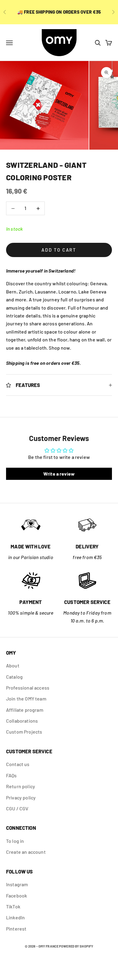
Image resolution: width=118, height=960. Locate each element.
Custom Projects (24, 731)
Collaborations (22, 721)
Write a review (59, 474)
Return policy (20, 786)
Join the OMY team (26, 698)
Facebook (16, 895)
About (12, 665)
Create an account (26, 852)
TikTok (13, 906)
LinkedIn (15, 917)
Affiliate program (24, 710)
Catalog (14, 677)
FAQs (11, 775)
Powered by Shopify (76, 946)
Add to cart (59, 250)
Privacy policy (21, 797)
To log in (15, 841)
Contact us (18, 764)
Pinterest (16, 928)
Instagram (17, 884)
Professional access (27, 687)
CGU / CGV (17, 808)
